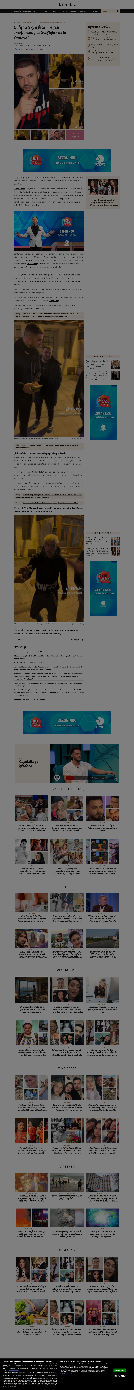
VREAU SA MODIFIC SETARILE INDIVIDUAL (119, 1376)
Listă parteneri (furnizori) (67, 1373)
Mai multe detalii (14, 1370)
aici (30, 1380)
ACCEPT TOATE (119, 1370)
